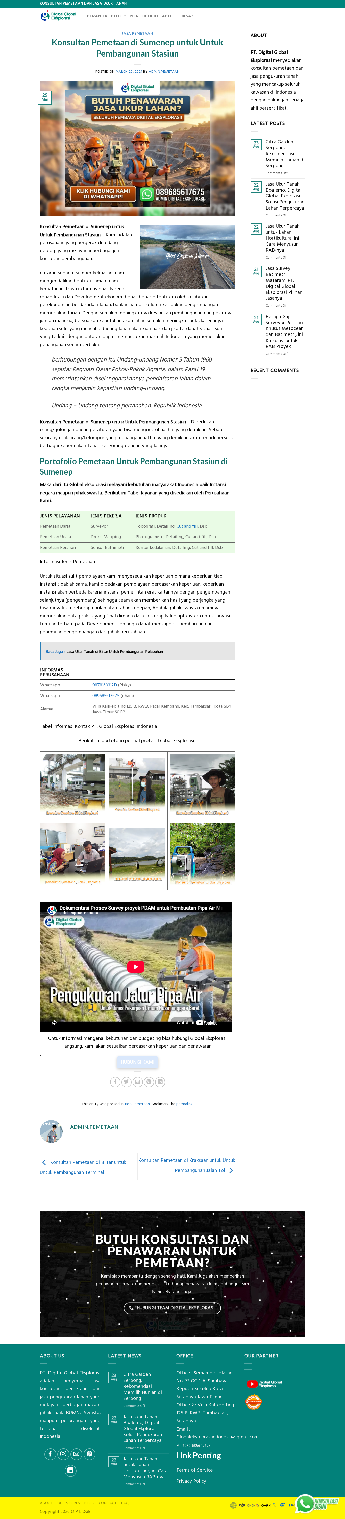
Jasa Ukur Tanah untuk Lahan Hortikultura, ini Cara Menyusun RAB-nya (283, 238)
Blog (116, 15)
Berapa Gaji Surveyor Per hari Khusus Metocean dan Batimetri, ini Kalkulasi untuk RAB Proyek (285, 332)
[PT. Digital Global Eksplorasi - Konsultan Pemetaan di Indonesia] (59, 15)
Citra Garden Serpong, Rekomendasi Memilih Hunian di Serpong (285, 154)
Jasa (186, 15)
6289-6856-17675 (197, 1445)
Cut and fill (187, 526)
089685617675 (105, 696)
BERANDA (97, 15)
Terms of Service (194, 1470)
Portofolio (144, 15)
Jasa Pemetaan (137, 33)
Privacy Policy (191, 1481)
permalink (184, 1104)
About (170, 15)
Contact (108, 1503)
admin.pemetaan (164, 71)
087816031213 (104, 685)
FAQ (125, 1503)
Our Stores (68, 1503)
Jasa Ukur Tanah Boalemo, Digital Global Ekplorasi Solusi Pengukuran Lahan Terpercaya (285, 196)
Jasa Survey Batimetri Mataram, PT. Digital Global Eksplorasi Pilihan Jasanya (284, 283)
